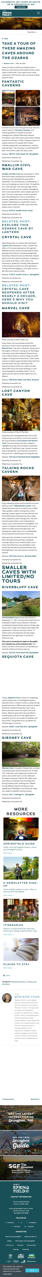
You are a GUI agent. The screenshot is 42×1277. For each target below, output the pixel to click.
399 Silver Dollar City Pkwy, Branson (24, 380)
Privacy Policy (31, 1245)
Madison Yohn (9, 63)
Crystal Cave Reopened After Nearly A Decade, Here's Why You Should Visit (19, 296)
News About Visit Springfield (25, 1241)
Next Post (35, 1099)
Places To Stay (16, 964)
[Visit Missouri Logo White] (9, 1261)
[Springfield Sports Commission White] (20, 1256)
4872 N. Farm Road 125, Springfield (23, 154)
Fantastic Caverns (22, 130)
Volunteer (25, 1249)
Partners (20, 1245)
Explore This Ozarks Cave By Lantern (17, 228)
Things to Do (31, 982)
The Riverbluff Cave (10, 617)
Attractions (6, 984)
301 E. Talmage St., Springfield (21, 794)
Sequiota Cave (14, 698)
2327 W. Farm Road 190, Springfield (23, 652)
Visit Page (7, 853)
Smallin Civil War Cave (11, 174)
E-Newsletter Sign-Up (20, 884)
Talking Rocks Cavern (22, 506)
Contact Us (10, 1245)
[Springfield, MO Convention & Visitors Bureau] (7, 13)
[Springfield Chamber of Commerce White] (31, 1256)
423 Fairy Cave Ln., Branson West (22, 556)
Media (9, 1241)
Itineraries (13, 925)
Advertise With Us (31, 1236)
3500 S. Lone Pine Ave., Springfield (23, 726)
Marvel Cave (7, 348)
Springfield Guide (19, 843)
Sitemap (16, 1249)
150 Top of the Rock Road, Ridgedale (24, 457)
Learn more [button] (7, 1274)
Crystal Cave (7, 245)
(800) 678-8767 (24, 1202)
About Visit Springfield (13, 1236)
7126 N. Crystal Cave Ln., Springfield (24, 274)
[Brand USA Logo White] (16, 1261)
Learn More (21, 7)
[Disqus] (21, 1073)
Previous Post (8, 1099)
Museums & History (19, 982)
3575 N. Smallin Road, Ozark (21, 210)
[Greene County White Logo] (10, 1256)
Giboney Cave (7, 768)
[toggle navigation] (38, 13)
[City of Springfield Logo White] (23, 1261)
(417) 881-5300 (23, 1204)
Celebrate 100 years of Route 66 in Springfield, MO (21, 3)
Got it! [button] (32, 1270)
